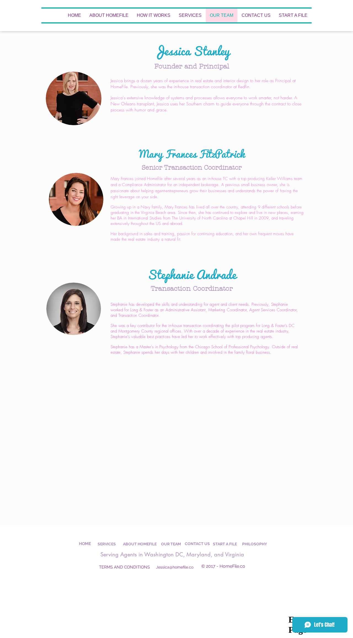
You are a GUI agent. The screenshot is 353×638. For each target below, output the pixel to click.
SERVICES (107, 544)
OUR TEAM (171, 544)
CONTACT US (197, 544)
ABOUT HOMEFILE (140, 544)
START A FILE (225, 544)
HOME (85, 543)
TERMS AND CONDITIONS (124, 567)
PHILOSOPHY (254, 544)
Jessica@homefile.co (174, 567)
